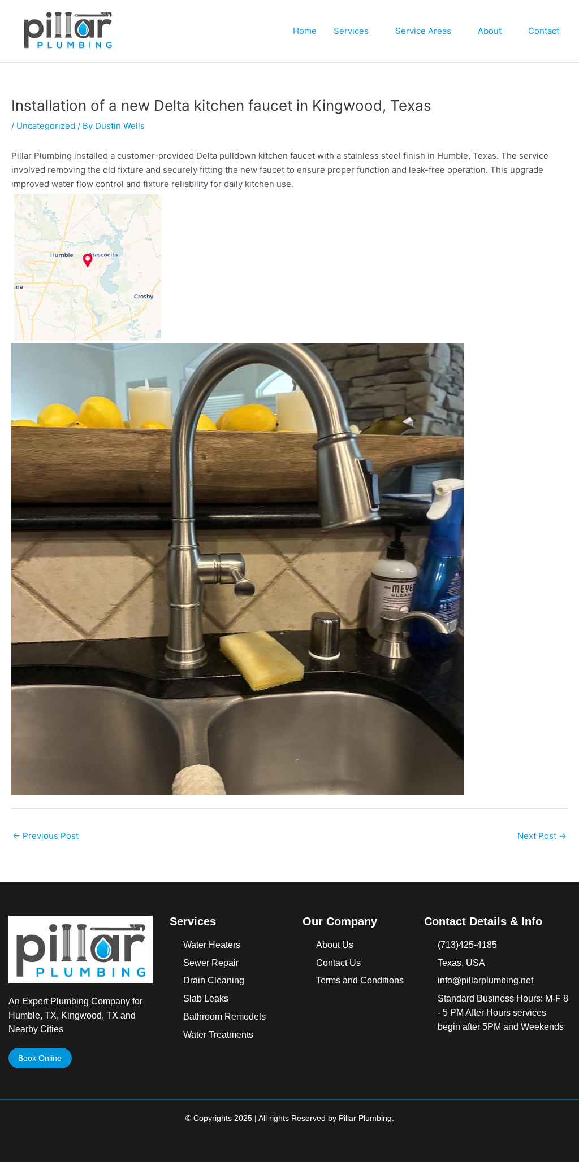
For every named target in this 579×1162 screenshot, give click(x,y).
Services (351, 30)
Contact (543, 30)
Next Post (542, 835)
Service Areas (423, 30)
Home (305, 30)
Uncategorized (45, 125)
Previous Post (45, 835)
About (490, 30)
